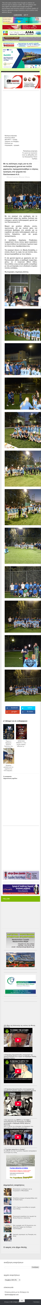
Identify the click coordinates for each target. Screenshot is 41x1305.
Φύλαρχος (6, 1302)
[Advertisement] (20, 112)
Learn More (18, 15)
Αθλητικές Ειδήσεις (24, 177)
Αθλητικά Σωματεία (12, 177)
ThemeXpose (36, 1302)
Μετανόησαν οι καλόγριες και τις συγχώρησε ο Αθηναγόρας (22, 1189)
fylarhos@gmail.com (12, 1294)
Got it (26, 15)
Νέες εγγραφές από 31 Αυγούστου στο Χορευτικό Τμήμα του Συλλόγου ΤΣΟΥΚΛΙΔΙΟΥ (24, 1227)
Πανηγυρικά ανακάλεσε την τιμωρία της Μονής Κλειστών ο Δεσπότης (24, 1217)
